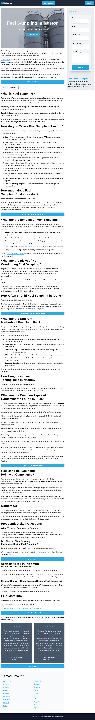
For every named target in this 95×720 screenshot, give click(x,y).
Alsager (36, 696)
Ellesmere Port (19, 608)
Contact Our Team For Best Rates (32, 214)
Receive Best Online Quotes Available (33, 313)
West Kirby (37, 608)
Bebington (10, 608)
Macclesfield (38, 705)
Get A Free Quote (32, 666)
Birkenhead (29, 608)
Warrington (6, 696)
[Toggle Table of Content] (19, 87)
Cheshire (6, 694)
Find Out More (32, 559)
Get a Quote (31, 34)
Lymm (5, 705)
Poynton (36, 708)
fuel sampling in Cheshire (15, 253)
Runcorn (6, 688)
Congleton (37, 702)
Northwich (6, 699)
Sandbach (37, 693)
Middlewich (37, 681)
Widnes (5, 691)
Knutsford (37, 687)
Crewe (36, 690)
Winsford (6, 702)
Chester (6, 685)
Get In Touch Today (33, 81)
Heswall (3, 608)
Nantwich (37, 684)
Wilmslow (37, 699)
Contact (89, 3)
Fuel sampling (5, 59)
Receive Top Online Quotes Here (33, 465)
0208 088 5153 (48, 3)
